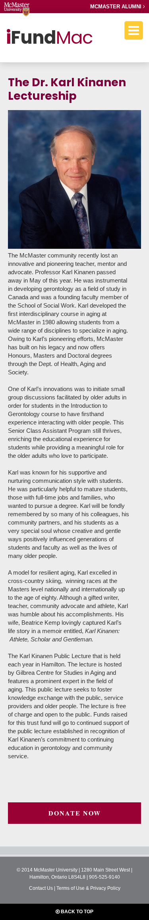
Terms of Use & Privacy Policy (88, 888)
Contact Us (41, 888)
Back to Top (76, 911)
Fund (49, 37)
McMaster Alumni (116, 6)
